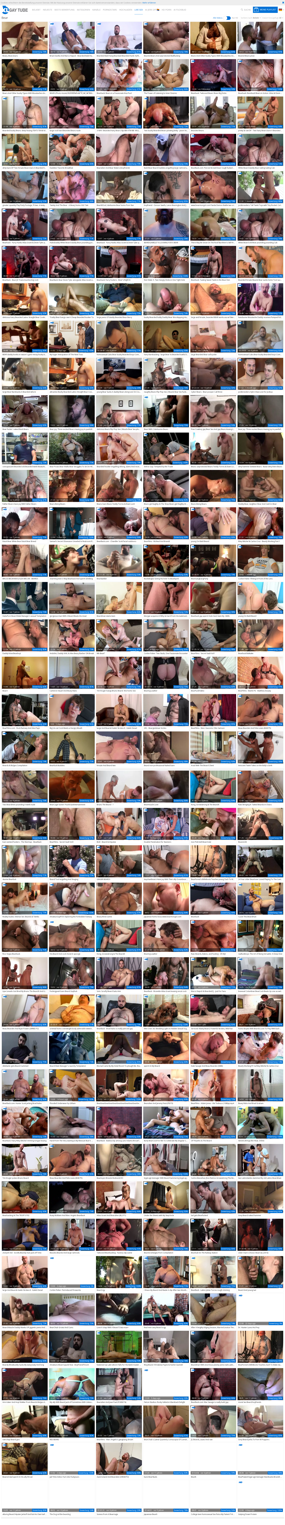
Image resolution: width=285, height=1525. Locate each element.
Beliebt (36, 9)
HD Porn (166, 9)
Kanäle (96, 9)
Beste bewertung (64, 9)
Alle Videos (217, 18)
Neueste (47, 9)
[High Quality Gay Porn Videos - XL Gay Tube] (14, 9)
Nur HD (235, 18)
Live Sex (138, 9)
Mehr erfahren (149, 2)
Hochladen (125, 9)
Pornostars (110, 9)
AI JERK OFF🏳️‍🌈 (152, 9)
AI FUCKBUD (180, 9)
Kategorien (83, 9)
